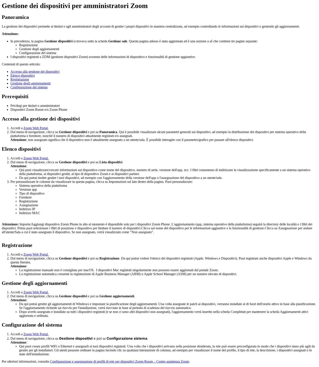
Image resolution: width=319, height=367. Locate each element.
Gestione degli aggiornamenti (30, 83)
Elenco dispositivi (22, 75)
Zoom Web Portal (35, 128)
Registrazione (19, 79)
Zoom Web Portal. (36, 158)
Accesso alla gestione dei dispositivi (34, 71)
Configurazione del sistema (29, 87)
